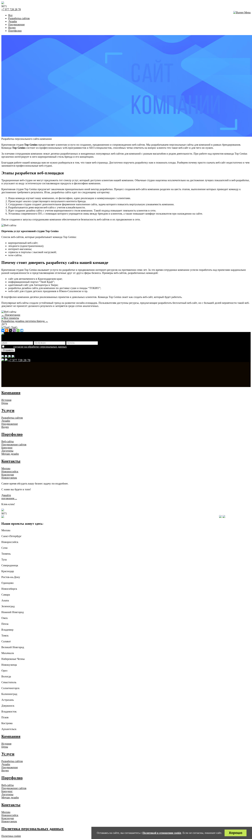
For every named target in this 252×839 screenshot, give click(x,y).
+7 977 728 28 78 (11, 9)
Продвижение (9, 423)
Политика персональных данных (32, 828)
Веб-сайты (7, 441)
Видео (5, 427)
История (6, 400)
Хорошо (235, 833)
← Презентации (10, 314)
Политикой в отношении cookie (161, 832)
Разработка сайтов (12, 417)
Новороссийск (9, 471)
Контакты (10, 461)
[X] (10, 330)
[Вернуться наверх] (2, 516)
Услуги (7, 410)
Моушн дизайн (10, 453)
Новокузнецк (9, 477)
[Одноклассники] (6, 330)
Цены (4, 403)
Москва (5, 468)
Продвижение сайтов (13, 444)
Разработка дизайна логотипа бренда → (24, 321)
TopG (14, 327)
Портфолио (12, 434)
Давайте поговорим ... (9, 497)
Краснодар (7, 474)
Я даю (36, 346)
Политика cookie (11, 836)
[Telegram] (21, 330)
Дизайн (5, 420)
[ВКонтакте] (2, 330)
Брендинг (7, 447)
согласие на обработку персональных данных (40, 346)
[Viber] (14, 330)
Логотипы (7, 450)
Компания (10, 392)
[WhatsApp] (18, 330)
